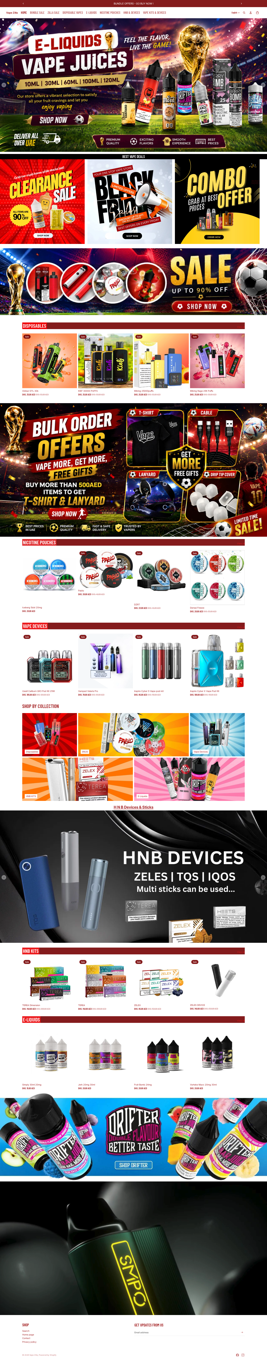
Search (25, 1331)
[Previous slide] (23, 3)
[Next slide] (241, 3)
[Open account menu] (250, 12)
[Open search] (244, 12)
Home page (28, 1334)
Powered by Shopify (47, 1355)
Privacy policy (29, 1342)
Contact (26, 1338)
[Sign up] (242, 1332)
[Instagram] (243, 1355)
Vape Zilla (33, 1355)
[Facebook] (237, 1355)
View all (241, 327)
